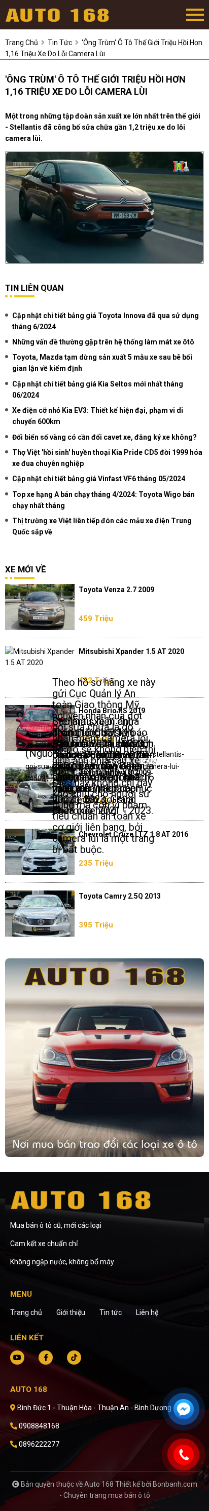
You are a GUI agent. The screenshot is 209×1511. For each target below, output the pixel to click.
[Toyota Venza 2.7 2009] (40, 607)
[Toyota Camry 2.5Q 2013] (40, 913)
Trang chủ (26, 1312)
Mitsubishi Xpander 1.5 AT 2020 (131, 651)
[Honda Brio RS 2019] (40, 728)
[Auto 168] (61, 14)
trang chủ (21, 42)
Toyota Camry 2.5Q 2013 (120, 896)
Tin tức (110, 1312)
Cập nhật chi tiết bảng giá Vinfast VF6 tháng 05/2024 (98, 479)
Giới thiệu (70, 1312)
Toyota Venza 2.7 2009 (116, 590)
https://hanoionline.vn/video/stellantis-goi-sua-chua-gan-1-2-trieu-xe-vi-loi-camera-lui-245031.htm (104, 766)
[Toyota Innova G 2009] (40, 790)
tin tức (60, 42)
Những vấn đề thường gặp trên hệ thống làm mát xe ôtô (103, 342)
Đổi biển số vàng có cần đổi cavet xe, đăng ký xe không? (104, 437)
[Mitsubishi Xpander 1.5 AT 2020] (40, 657)
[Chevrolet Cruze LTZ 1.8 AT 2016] (40, 852)
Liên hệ (147, 1312)
